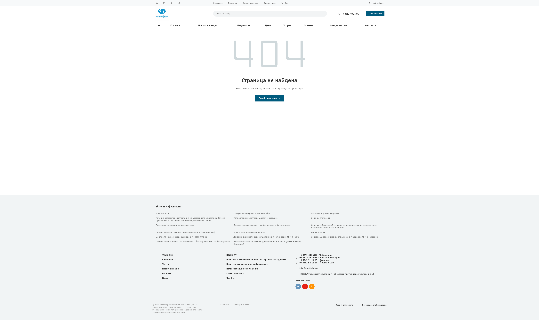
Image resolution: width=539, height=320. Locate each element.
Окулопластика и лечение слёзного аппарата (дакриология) (185, 232)
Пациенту (232, 3)
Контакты (370, 25)
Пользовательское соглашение (242, 269)
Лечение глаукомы (320, 218)
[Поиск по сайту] (323, 14)
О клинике (218, 3)
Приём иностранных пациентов (249, 232)
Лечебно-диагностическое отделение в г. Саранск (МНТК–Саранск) (344, 237)
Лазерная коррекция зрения (325, 213)
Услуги (287, 25)
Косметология (318, 232)
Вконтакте (157, 3)
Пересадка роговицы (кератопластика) (175, 225)
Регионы (166, 273)
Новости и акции (207, 25)
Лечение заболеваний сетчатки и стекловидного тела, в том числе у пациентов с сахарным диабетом (345, 226)
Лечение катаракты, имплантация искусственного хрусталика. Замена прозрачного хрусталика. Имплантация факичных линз (190, 219)
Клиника (175, 25)
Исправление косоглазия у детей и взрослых (255, 218)
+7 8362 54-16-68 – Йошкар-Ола (316, 262)
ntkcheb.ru (313, 268)
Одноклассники (171, 3)
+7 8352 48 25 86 (350, 13)
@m (305, 268)
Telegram (178, 3)
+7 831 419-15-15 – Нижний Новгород (319, 257)
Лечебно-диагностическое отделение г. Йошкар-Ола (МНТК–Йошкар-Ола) (193, 241)
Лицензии (224, 305)
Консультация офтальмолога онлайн (251, 213)
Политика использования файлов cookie (247, 264)
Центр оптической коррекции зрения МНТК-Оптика (181, 237)
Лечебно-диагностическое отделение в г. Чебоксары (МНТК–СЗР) (266, 237)
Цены (268, 25)
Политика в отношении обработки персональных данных (256, 259)
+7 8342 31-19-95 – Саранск (314, 260)
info (301, 268)
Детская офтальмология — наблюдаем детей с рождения (261, 225)
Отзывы (308, 25)
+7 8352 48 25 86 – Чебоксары (315, 255)
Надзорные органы (242, 305)
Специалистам (338, 25)
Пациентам (244, 25)
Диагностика (270, 3)
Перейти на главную (269, 98)
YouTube (164, 3)
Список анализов (250, 3)
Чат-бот (284, 3)
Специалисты (169, 259)
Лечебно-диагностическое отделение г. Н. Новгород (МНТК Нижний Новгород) (267, 242)
